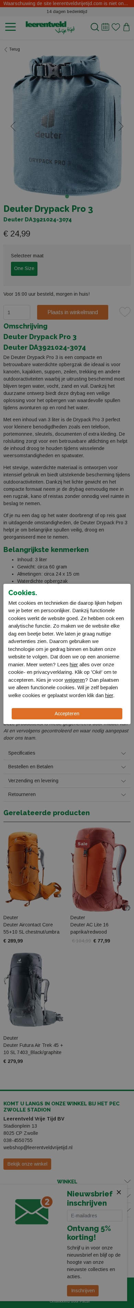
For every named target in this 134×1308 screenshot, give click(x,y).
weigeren (75, 680)
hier (74, 664)
